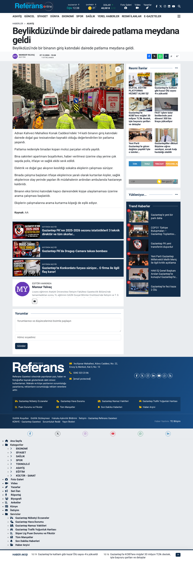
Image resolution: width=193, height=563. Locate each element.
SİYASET (42, 16)
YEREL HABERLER (108, 16)
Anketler (15, 502)
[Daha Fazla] (166, 56)
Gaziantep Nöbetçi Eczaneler (33, 401)
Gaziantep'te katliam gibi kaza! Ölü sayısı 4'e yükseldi (166, 90)
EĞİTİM (20, 471)
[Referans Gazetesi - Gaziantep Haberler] (33, 6)
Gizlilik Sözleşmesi (40, 418)
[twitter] (57, 433)
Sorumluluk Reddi (51, 421)
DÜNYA (54, 16)
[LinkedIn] (153, 375)
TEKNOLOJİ (22, 463)
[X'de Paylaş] (154, 56)
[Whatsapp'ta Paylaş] (160, 56)
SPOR (79, 16)
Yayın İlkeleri (68, 421)
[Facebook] (136, 375)
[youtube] (112, 433)
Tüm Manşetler (67, 407)
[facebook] (30, 433)
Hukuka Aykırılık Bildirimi (64, 418)
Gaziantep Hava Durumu (73, 401)
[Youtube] (159, 375)
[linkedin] (168, 433)
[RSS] (170, 375)
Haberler (18, 23)
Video (14, 483)
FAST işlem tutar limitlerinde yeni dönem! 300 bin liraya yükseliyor (164, 117)
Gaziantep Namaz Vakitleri (115, 401)
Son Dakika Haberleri (111, 407)
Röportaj (15, 494)
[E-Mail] (34, 301)
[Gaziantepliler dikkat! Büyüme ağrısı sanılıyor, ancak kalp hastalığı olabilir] (166, 134)
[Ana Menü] (178, 16)
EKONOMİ (68, 16)
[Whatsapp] (164, 375)
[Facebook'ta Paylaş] (149, 56)
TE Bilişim (175, 421)
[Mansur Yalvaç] (22, 288)
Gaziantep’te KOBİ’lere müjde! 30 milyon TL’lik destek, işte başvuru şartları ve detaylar (140, 118)
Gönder (21, 345)
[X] (142, 375)
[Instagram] (147, 375)
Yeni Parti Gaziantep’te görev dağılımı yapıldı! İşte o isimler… (139, 148)
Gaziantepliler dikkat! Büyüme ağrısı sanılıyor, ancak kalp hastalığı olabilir (166, 148)
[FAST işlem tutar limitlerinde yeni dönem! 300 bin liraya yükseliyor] (166, 104)
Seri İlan (15, 491)
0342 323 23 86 (81, 372)
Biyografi (16, 498)
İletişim (14, 510)
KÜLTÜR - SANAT (25, 475)
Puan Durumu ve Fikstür (30, 407)
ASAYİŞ (17, 16)
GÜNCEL (29, 16)
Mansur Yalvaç (42, 287)
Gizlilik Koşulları (21, 418)
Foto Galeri (17, 479)
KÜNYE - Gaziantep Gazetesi (27, 421)
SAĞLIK (90, 16)
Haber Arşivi (149, 407)
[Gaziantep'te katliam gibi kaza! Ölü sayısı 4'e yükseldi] (166, 79)
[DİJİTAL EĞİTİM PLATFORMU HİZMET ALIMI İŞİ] (140, 79)
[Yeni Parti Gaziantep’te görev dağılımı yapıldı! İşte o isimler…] (140, 134)
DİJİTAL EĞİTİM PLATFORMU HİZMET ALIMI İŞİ (139, 90)
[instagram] (85, 433)
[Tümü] (176, 68)
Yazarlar (15, 487)
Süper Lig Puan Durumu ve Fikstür (35, 533)
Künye (14, 506)
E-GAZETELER (152, 16)
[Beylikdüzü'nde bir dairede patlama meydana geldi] (68, 96)
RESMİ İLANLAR (131, 16)
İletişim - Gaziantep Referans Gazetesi (98, 418)
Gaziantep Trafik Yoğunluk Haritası (160, 401)
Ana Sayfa (16, 440)
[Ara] (179, 6)
